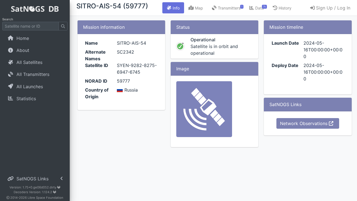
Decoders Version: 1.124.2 (33, 192)
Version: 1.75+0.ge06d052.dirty (33, 187)
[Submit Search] (63, 26)
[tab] (173, 7)
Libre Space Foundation (45, 198)
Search (7, 19)
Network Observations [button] (304, 123)
